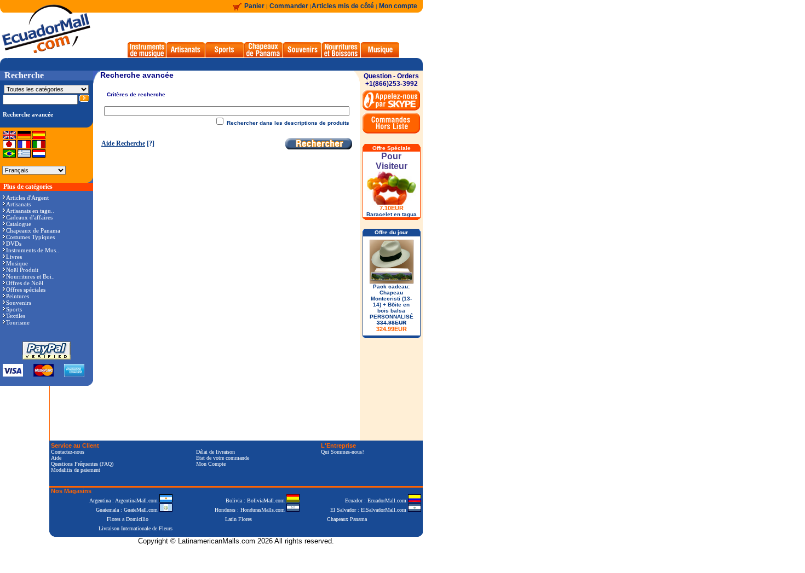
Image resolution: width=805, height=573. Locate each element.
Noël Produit (22, 270)
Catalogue (18, 224)
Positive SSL (236, 558)
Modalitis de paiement (75, 470)
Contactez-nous (67, 452)
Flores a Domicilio (127, 519)
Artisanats (18, 204)
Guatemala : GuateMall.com (127, 510)
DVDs (13, 243)
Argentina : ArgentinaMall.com (124, 500)
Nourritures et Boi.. (30, 276)
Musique (17, 263)
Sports (14, 309)
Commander (289, 6)
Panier (254, 6)
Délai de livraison (215, 452)
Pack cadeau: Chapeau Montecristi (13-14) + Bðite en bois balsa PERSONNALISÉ (391, 307)
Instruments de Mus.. (32, 250)
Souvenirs (18, 302)
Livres (14, 256)
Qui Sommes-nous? (342, 452)
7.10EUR (392, 208)
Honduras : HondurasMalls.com (250, 510)
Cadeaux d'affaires (29, 217)
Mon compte (398, 6)
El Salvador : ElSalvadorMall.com (369, 510)
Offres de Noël (24, 283)
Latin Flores (238, 519)
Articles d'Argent (27, 197)
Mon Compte (211, 464)
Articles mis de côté (343, 6)
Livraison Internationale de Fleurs (136, 528)
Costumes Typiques (30, 237)
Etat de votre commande (222, 458)
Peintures (17, 296)
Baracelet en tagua (391, 214)
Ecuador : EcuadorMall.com (376, 500)
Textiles (15, 315)
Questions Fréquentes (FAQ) (82, 464)
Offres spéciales (25, 289)
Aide (56, 458)
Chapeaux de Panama (33, 230)
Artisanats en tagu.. (30, 210)
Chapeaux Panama (347, 519)
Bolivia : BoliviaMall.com (256, 500)
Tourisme (18, 322)
